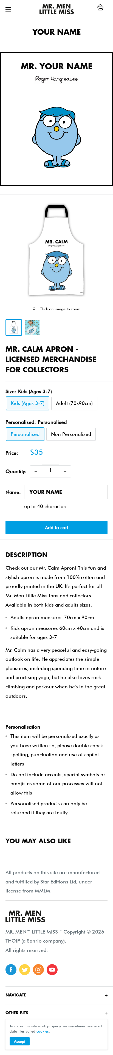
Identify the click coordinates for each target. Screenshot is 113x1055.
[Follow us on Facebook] (10, 969)
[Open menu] (8, 9)
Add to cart (56, 527)
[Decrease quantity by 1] (36, 471)
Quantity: (16, 471)
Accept (19, 1041)
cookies (42, 1031)
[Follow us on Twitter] (24, 969)
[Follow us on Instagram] (38, 969)
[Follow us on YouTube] (52, 969)
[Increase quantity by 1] (65, 471)
